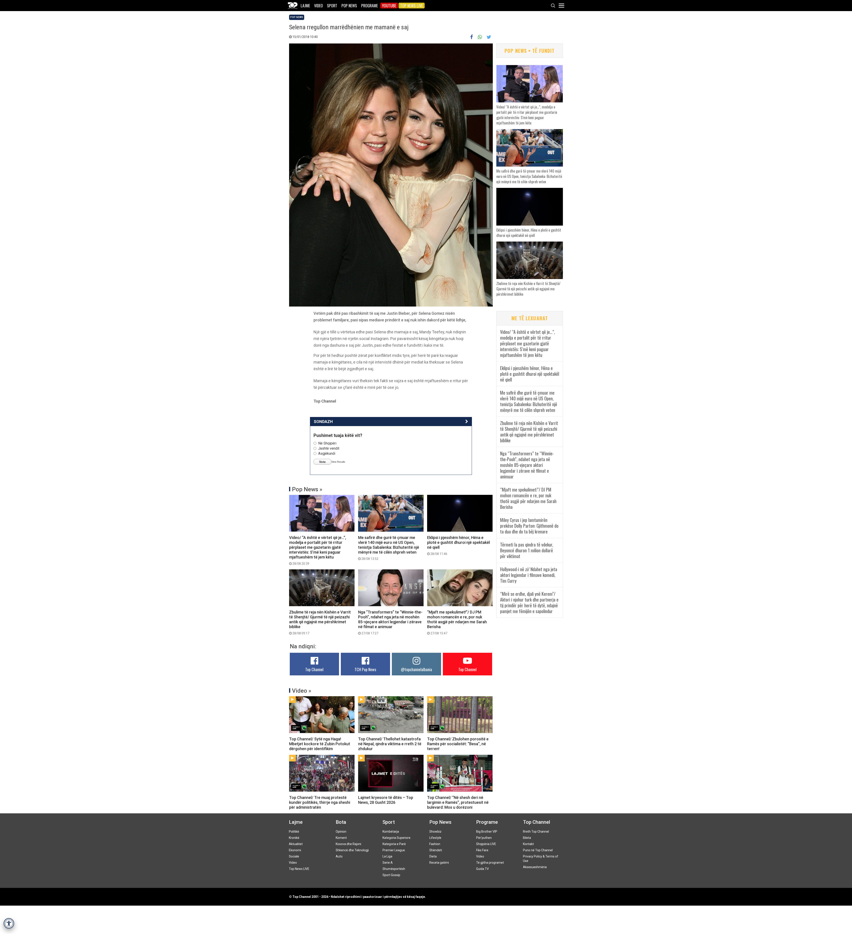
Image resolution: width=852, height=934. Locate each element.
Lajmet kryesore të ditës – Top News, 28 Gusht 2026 (385, 800)
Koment (341, 838)
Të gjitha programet (490, 862)
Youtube (389, 5)
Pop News (349, 5)
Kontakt (528, 844)
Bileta (527, 838)
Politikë (294, 831)
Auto (339, 856)
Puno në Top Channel (538, 850)
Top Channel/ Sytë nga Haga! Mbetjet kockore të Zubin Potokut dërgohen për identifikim (319, 744)
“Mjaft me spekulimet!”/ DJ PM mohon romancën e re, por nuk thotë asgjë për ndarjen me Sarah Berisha (457, 622)
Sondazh (323, 421)
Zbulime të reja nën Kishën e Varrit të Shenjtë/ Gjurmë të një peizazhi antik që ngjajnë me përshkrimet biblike (320, 622)
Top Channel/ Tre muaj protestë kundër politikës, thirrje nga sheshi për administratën (319, 802)
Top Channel (314, 669)
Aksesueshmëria (535, 867)
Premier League (394, 850)
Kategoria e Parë (394, 844)
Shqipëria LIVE (486, 844)
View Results (338, 461)
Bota (341, 822)
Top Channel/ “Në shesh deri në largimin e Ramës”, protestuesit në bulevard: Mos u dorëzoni (458, 802)
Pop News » (307, 489)
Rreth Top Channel (536, 831)
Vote (322, 462)
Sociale (294, 856)
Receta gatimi (439, 862)
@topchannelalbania (416, 669)
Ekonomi (295, 850)
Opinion (341, 831)
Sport (332, 5)
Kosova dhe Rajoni (348, 844)
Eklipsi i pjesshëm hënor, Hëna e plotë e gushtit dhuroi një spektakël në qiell (458, 545)
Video (318, 5)
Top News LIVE (411, 5)
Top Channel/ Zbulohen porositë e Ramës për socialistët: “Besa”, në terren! (458, 744)
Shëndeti (435, 850)
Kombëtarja (391, 831)
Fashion (434, 844)
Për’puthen (484, 838)
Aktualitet (296, 844)
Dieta (433, 856)
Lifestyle (435, 838)
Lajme (305, 5)
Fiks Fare (482, 850)
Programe (369, 5)
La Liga (387, 856)
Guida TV (482, 869)
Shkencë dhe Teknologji (352, 850)
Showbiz (435, 831)
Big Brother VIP (486, 831)
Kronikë (294, 838)
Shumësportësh (394, 869)
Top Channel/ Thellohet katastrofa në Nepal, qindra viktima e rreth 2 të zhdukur (389, 744)
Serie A (388, 862)
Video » (301, 690)
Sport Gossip (391, 875)
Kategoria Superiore (396, 838)
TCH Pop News (365, 669)
